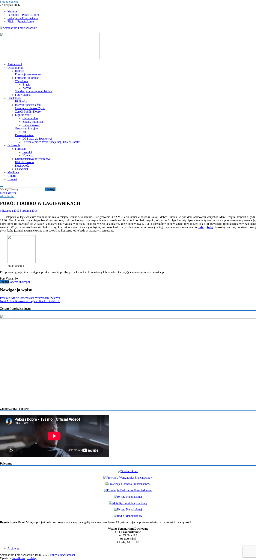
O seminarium (15, 67)
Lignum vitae (23, 115)
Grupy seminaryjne (26, 128)
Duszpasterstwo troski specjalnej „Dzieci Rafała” (51, 142)
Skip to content (9, 1)
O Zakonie (13, 145)
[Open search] (1, 186)
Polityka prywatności (62, 554)
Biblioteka (21, 101)
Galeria (11, 175)
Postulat (27, 152)
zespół (26, 281)
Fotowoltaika (23, 94)
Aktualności (14, 64)
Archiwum (13, 548)
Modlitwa (13, 172)
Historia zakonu (24, 162)
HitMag (32, 558)
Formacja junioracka (27, 77)
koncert (13, 281)
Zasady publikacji (32, 121)
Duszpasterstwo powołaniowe (33, 158)
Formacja (20, 148)
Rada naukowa (31, 125)
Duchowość (22, 165)
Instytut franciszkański (28, 104)
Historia (19, 71)
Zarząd (26, 87)
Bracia (26, 84)
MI (24, 131)
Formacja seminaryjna (28, 74)
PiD (20, 281)
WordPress (18, 558)
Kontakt (12, 179)
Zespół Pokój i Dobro (28, 111)
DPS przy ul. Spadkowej (37, 138)
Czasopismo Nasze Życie (30, 108)
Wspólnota (21, 81)
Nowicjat (27, 155)
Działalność (14, 98)
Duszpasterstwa (24, 135)
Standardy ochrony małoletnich (33, 91)
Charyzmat (21, 169)
